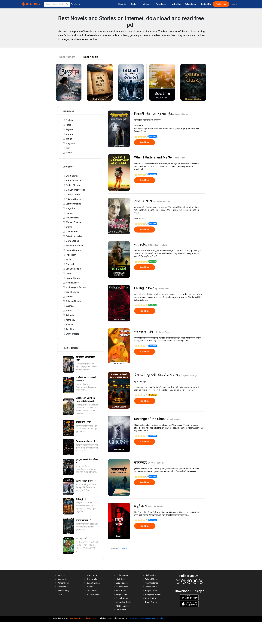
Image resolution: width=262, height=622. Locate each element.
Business (70, 306)
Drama (69, 227)
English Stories (151, 587)
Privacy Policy (63, 583)
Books (134, 4)
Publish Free (221, 4)
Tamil (68, 148)
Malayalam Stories (153, 594)
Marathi (69, 134)
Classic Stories (73, 194)
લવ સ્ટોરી (141, 244)
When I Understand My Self (154, 157)
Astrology (70, 320)
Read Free (145, 142)
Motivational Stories (75, 190)
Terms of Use (62, 587)
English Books (122, 575)
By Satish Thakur (163, 332)
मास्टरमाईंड (141, 462)
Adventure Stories (74, 245)
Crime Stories (72, 334)
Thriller (69, 296)
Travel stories (72, 217)
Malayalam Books (123, 602)
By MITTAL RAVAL (163, 288)
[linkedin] (201, 581)
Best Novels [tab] (90, 56)
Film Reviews (72, 282)
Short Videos (92, 590)
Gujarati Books (122, 583)
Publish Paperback (94, 594)
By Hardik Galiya (190, 376)
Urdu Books (121, 610)
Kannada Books (122, 606)
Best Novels (92, 579)
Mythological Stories (76, 287)
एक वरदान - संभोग (145, 332)
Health (69, 259)
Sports (69, 310)
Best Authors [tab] (67, 56)
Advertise (176, 4)
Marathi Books (122, 587)
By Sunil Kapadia (173, 419)
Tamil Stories (150, 598)
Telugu (69, 152)
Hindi (68, 124)
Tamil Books (121, 590)
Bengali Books (122, 598)
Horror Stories (73, 278)
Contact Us (205, 4)
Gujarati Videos (93, 583)
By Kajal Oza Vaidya (161, 201)
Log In (235, 4)
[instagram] (183, 581)
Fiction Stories (73, 185)
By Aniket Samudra (156, 463)
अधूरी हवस (141, 506)
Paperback (161, 4)
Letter (69, 273)
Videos (146, 4)
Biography (71, 264)
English (69, 120)
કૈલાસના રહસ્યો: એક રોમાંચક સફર (158, 375)
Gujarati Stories (151, 579)
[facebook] (178, 581)
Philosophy (71, 255)
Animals (70, 315)
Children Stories (73, 199)
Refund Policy (63, 590)
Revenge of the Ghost (150, 419)
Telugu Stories (151, 602)
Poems (69, 213)
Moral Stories (72, 241)
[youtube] (195, 581)
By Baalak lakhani (155, 506)
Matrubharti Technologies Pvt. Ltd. (84, 618)
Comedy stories (73, 203)
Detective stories (74, 236)
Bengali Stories (151, 590)
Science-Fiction (73, 301)
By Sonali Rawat (182, 114)
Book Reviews (72, 292)
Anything (70, 329)
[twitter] (189, 581)
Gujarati (69, 129)
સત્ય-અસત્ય (143, 201)
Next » (124, 548)
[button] (67, 4)
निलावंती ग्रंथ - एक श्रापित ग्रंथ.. (154, 114)
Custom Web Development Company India (145, 618)
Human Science (73, 250)
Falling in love (144, 288)
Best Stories (92, 575)
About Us (122, 4)
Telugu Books (121, 594)
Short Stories (72, 176)
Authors (90, 587)
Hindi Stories (150, 575)
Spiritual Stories (73, 180)
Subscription (190, 4)
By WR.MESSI (180, 158)
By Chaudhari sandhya (157, 245)
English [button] (74, 4)
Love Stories (72, 231)
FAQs (59, 594)
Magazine (70, 208)
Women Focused (74, 222)
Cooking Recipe (73, 268)
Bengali (69, 138)
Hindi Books (121, 579)
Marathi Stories (151, 583)
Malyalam (70, 143)
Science (69, 324)
